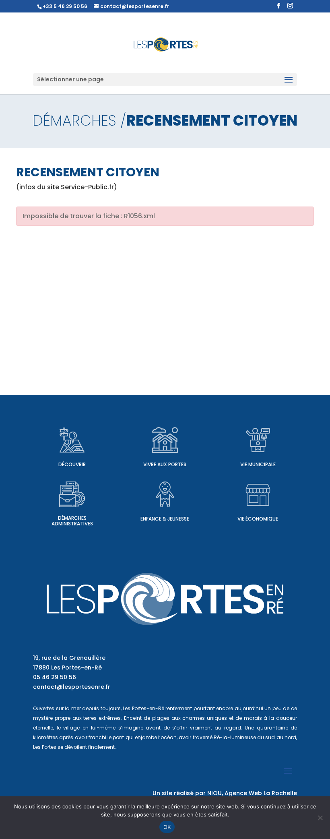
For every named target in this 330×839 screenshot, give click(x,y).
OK (167, 827)
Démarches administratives (72, 521)
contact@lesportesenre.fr (71, 687)
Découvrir (72, 464)
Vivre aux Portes (164, 464)
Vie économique (257, 518)
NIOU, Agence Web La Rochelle (252, 793)
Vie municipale (258, 464)
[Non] (320, 818)
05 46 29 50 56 (54, 677)
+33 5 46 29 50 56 (65, 6)
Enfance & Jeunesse (164, 518)
